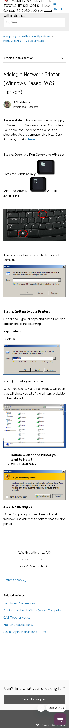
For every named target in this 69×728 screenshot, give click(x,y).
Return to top (12, 580)
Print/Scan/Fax (12, 40)
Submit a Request (34, 699)
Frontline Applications (18, 625)
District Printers (35, 40)
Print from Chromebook (19, 603)
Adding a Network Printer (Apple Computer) (33, 610)
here (31, 139)
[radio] (25, 559)
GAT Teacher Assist (16, 617)
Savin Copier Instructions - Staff (24, 632)
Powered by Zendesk (53, 725)
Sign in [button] (57, 8)
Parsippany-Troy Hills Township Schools (27, 36)
